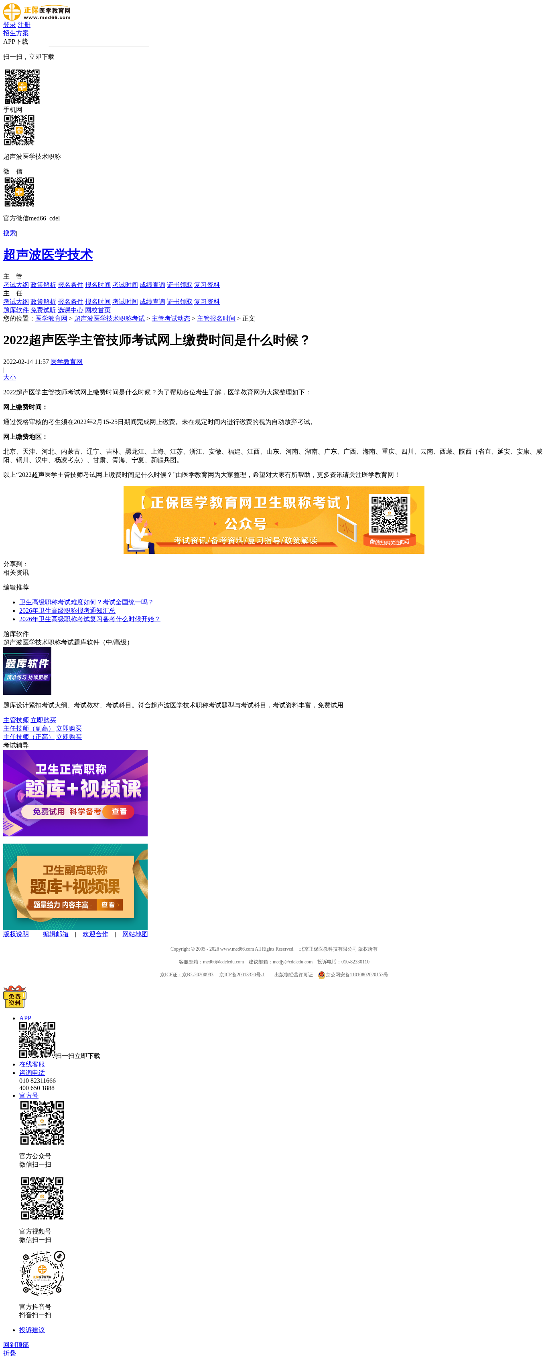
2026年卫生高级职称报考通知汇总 (67, 610)
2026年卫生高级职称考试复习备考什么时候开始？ (89, 619)
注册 (24, 24)
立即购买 (43, 720)
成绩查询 (152, 284)
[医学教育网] (36, 18)
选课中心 (70, 310)
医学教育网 (51, 318)
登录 (9, 24)
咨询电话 (32, 1072)
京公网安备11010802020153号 (357, 974)
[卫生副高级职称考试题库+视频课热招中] (75, 928)
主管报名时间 (216, 318)
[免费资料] (14, 1006)
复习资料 (207, 284)
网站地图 (135, 934)
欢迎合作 (95, 934)
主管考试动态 (171, 318)
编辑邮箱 (56, 934)
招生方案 (16, 33)
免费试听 (43, 310)
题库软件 (16, 310)
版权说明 (16, 934)
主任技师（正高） (29, 736)
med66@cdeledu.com (223, 962)
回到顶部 (16, 1344)
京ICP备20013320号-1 (242, 974)
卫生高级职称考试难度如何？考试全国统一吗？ (86, 602)
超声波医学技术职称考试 (109, 318)
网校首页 (98, 310)
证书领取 (180, 284)
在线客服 (32, 1064)
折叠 (9, 1353)
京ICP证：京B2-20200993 (186, 974)
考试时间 (125, 284)
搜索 (9, 233)
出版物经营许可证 (293, 974)
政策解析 (43, 284)
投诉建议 (32, 1330)
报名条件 (70, 284)
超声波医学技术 (48, 254)
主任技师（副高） (29, 728)
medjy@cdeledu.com (293, 962)
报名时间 (98, 284)
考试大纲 (16, 284)
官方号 (29, 1095)
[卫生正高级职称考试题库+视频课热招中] (75, 834)
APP (25, 1018)
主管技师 (16, 720)
